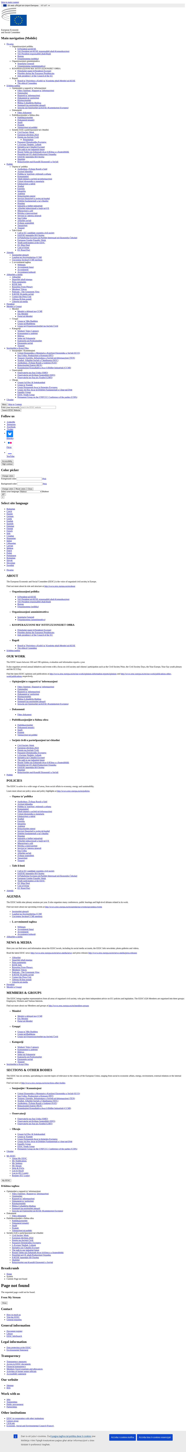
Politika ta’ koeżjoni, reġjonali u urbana (34, 174)
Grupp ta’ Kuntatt (25, 385)
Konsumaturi (23, 176)
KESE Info (17, 284)
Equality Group (24, 392)
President (10, 304)
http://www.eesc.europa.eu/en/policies (73, 791)
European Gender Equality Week (31, 240)
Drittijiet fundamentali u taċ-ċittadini (32, 201)
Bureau (20, 56)
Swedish (10, 565)
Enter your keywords (10, 407)
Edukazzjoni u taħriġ (26, 184)
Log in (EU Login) (20, 1173)
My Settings (17, 1163)
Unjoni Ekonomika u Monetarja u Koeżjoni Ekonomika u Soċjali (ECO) (48, 353)
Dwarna (10, 44)
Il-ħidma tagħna (13, 85)
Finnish (10, 528)
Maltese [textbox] (45, 491)
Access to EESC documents (19, 1364)
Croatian (10, 536)
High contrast (7, 464)
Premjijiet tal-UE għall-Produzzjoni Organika (36, 154)
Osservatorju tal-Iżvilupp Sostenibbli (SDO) (36, 375)
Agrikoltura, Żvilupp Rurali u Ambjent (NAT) (37, 363)
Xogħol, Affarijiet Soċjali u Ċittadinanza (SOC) (37, 360)
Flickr (9, 447)
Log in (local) (18, 1171)
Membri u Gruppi (14, 306)
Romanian (11, 558)
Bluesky (10, 438)
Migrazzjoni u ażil (25, 211)
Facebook (11, 427)
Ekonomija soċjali (25, 343)
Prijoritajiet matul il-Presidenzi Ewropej (34, 71)
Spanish (10, 523)
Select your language (10, 491)
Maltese (10, 548)
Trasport (21, 228)
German (10, 516)
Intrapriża (21, 191)
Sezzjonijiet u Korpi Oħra (18, 348)
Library (10, 1333)
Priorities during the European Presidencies (35, 73)
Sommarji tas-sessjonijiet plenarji (31, 105)
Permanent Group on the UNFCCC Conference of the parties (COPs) (47, 397)
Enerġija (21, 189)
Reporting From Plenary (22, 287)
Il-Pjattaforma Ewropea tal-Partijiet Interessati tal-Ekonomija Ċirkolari (47, 238)
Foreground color (8, 479)
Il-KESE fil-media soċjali (23, 294)
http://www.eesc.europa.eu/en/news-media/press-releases (112, 953)
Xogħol (20, 186)
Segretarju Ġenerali (25, 63)
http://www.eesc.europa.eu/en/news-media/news (51, 953)
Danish (10, 514)
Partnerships (12, 1407)
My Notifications (19, 1161)
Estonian (10, 526)
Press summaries (19, 282)
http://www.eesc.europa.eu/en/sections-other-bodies (43, 1083)
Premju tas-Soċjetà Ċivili (28, 137)
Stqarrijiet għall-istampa (22, 279)
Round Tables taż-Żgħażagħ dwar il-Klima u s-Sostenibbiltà (43, 152)
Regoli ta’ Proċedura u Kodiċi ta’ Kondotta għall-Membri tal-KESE (46, 81)
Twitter (10, 429)
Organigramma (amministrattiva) (31, 66)
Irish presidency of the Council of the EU (35, 76)
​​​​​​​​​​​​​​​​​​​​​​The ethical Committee (27, 83)
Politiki (10, 164)
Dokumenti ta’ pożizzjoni (28, 98)
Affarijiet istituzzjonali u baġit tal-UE (33, 208)
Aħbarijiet (16, 277)
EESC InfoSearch (14, 1336)
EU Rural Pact (23, 250)
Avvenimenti (22, 269)
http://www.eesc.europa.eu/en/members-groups (69, 1005)
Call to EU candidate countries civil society (35, 233)
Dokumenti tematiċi (25, 120)
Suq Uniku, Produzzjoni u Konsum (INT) (35, 355)
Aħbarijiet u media (14, 274)
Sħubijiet (21, 159)
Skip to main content (10, 2)
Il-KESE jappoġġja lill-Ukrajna (30, 157)
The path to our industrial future (31, 149)
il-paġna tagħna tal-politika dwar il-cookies (71, 1436)
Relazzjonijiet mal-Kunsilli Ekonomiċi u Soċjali (37, 162)
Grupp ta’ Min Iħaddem (27, 321)
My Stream (17, 1166)
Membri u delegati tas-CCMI (29, 311)
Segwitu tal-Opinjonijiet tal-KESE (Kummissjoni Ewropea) (42, 108)
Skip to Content (15, 404)
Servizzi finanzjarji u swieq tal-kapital (33, 198)
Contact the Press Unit (21, 296)
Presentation (28, 139)
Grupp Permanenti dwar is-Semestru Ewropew (37, 387)
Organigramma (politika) (28, 59)
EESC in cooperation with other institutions (25, 1418)
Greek (9, 519)
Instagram (11, 424)
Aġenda (10, 252)
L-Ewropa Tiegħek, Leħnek (29, 144)
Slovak (10, 560)
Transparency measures (17, 1361)
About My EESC (19, 1158)
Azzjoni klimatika (25, 171)
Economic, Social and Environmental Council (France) (30, 1426)
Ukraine (10, 399)
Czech (9, 511)
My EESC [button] (11, 1156)
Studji (19, 122)
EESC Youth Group (26, 395)
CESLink (11, 1423)
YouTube (10, 456)
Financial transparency (16, 1366)
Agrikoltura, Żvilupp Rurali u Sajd (32, 169)
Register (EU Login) (21, 1175)
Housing (21, 203)
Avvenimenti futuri (25, 267)
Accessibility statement (16, 1374)
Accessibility (7, 461)
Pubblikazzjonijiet (25, 117)
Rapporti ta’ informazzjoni (28, 95)
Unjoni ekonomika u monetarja (30, 181)
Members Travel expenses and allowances (25, 1369)
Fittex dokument (24, 112)
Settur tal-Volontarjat (26, 338)
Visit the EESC (13, 1317)
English (10, 521)
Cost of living (23, 247)
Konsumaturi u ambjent (27, 333)
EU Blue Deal (23, 245)
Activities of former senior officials (21, 1371)
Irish (8, 533)
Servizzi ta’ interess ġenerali (29, 215)
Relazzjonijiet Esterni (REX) (29, 365)
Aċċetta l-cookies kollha (122, 1437)
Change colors (7, 476)
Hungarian (11, 538)
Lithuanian (11, 543)
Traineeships (12, 1402)
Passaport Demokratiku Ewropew (31, 142)
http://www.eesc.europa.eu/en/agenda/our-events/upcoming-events (73, 907)
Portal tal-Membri (25, 316)
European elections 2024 (28, 135)
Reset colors (21, 489)
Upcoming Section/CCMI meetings (27, 260)
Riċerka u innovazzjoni (27, 213)
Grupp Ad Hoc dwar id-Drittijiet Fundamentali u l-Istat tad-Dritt (44, 390)
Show (4, 1303)
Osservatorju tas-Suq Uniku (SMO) (32, 372)
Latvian (10, 546)
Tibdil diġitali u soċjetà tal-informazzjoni (34, 179)
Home (9, 1274)
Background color (9, 484)
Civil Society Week (25, 132)
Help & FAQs (18, 1168)
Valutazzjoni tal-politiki (27, 127)
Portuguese (11, 555)
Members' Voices (19, 289)
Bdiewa (20, 336)
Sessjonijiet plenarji (20, 255)
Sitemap (10, 1385)
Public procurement (15, 1404)
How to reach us (14, 1315)
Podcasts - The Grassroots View (25, 292)
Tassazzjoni (22, 225)
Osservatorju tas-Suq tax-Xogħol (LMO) (34, 377)
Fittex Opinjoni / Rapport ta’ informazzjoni (35, 90)
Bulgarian (11, 509)
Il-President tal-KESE (26, 49)
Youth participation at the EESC (31, 242)
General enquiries (14, 1319)
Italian (9, 541)
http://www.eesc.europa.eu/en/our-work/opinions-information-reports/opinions (83, 674)
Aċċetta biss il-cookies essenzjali (155, 1437)
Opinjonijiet (22, 93)
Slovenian (11, 563)
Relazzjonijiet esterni (26, 196)
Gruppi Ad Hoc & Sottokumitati (31, 382)
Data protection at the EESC (19, 1347)
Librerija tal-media (20, 301)
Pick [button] (44, 479)
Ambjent (21, 193)
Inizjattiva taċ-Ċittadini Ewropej (31, 147)
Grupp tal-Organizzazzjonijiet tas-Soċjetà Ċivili (37, 326)
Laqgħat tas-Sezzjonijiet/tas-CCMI (27, 257)
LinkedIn (11, 422)
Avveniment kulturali (26, 272)
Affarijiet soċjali (24, 220)
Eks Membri (22, 314)
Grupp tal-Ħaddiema (26, 323)
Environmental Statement (17, 1350)
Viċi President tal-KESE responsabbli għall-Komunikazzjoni (43, 51)
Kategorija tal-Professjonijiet (29, 341)
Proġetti (20, 125)
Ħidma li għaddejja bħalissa (29, 103)
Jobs (8, 1399)
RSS (8, 1388)
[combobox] (45, 491)
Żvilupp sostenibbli (25, 223)
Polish (9, 553)
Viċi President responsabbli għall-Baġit (34, 54)
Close (30, 489)
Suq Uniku (22, 218)
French (10, 531)
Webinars (21, 265)
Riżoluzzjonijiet (24, 100)
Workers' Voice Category (28, 331)
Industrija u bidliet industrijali (29, 206)
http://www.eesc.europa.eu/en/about (59, 586)
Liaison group (13, 1421)
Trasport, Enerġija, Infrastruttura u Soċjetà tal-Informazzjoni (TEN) (46, 358)
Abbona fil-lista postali (21, 299)
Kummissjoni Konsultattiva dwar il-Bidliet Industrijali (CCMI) (44, 368)
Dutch (9, 550)
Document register (14, 1331)
